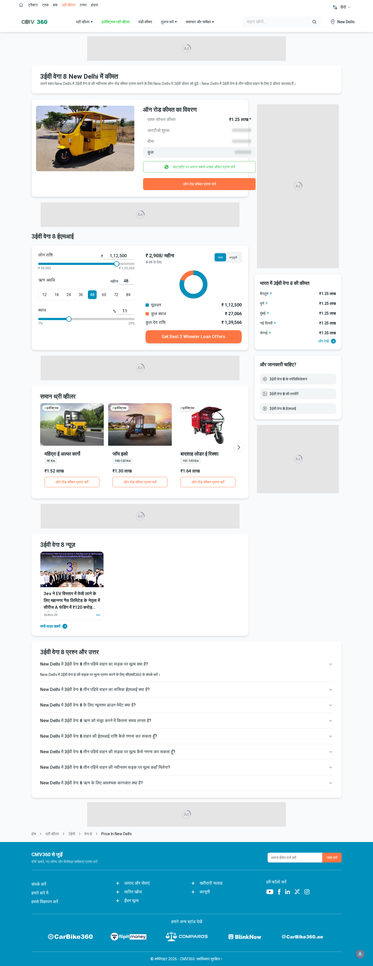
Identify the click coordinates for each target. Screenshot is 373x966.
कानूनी (205, 891)
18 (56, 295)
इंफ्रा (94, 5)
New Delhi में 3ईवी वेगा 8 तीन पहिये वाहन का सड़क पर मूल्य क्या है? (94, 664)
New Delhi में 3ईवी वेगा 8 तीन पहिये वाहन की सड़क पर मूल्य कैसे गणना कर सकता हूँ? (107, 751)
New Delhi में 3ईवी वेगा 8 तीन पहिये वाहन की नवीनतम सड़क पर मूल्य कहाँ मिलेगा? (105, 767)
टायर (83, 5)
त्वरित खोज (133, 891)
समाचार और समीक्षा (198, 22)
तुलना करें (167, 22)
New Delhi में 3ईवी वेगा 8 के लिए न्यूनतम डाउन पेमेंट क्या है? (88, 705)
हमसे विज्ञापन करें (44, 901)
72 (116, 295)
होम (33, 834)
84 (128, 295)
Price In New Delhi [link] (116, 834)
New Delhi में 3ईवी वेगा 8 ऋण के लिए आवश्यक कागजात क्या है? (91, 782)
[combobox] (346, 7)
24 (69, 295)
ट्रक (45, 5)
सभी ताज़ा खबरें (50, 626)
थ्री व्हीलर (68, 5)
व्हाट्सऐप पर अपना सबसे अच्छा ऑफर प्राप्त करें (204, 167)
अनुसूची (233, 257)
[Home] (33, 22)
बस (55, 5)
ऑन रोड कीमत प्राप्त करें (199, 184)
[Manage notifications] (360, 954)
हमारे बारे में (39, 893)
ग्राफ (220, 257)
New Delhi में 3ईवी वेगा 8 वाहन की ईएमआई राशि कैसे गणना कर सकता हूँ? (98, 736)
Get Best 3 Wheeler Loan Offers (193, 336)
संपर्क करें (38, 884)
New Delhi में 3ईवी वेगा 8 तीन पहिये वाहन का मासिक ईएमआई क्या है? (95, 689)
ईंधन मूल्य (131, 900)
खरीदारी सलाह (211, 883)
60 (104, 295)
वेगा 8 (88, 834)
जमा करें (332, 857)
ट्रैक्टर (33, 5)
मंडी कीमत (145, 22)
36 (81, 295)
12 (44, 295)
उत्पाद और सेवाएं (137, 883)
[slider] (116, 264)
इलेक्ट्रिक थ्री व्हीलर (116, 22)
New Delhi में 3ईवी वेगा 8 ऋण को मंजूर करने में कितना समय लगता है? (95, 720)
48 (92, 295)
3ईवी (71, 834)
